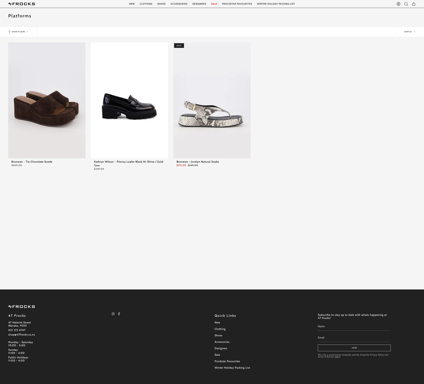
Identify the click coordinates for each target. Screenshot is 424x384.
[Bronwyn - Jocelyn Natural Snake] (212, 100)
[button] (146, 4)
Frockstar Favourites (227, 361)
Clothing (220, 329)
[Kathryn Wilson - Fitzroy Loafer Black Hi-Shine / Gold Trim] (129, 100)
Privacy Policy (377, 355)
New (217, 322)
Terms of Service (326, 357)
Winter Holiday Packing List (232, 367)
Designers (221, 348)
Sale (217, 354)
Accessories (222, 341)
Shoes (218, 335)
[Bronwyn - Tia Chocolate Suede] (46, 100)
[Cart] (414, 4)
